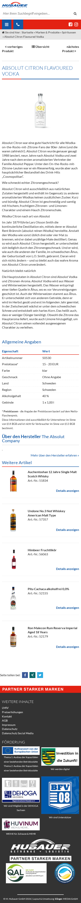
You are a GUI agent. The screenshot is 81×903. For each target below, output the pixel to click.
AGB (5, 720)
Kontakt (7, 716)
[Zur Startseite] (40, 5)
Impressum (9, 724)
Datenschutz (9, 729)
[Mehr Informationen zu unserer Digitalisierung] (60, 764)
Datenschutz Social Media (17, 733)
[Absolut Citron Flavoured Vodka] (40, 108)
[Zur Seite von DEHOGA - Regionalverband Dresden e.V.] (21, 801)
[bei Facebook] (70, 24)
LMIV (5, 707)
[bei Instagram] (76, 24)
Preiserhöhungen (12, 712)
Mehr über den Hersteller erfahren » (55, 455)
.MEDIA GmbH (66, 899)
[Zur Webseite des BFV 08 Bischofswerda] (60, 813)
